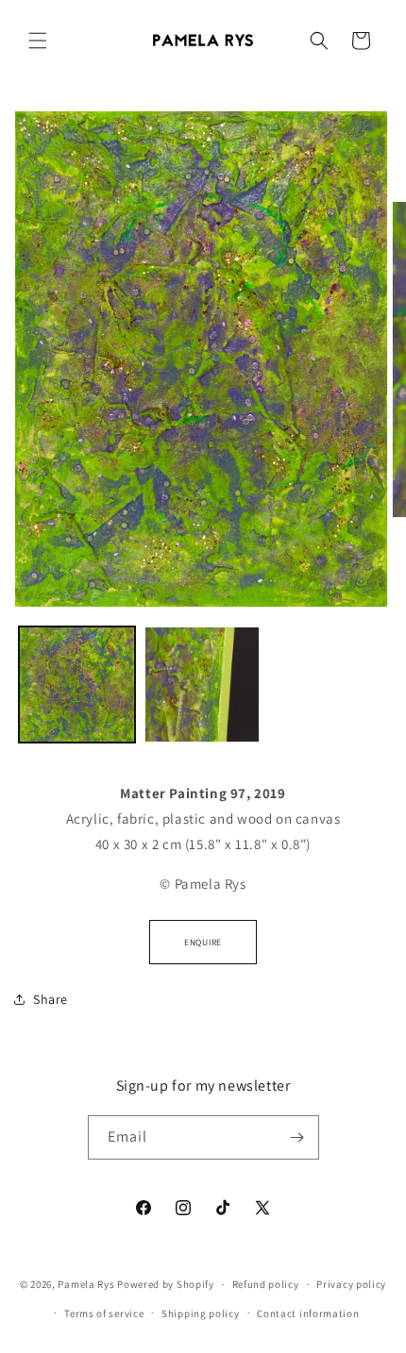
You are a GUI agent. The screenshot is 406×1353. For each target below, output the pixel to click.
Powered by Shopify (165, 1284)
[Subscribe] (297, 1137)
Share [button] (50, 999)
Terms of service (104, 1313)
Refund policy (265, 1284)
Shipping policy (200, 1313)
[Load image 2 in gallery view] (202, 684)
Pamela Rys (86, 1284)
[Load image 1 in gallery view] (77, 684)
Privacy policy (351, 1284)
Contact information (308, 1313)
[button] (38, 40)
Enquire (203, 942)
